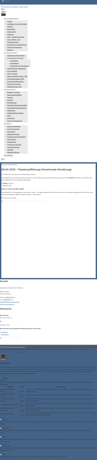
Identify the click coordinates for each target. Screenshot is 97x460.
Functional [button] (3, 417)
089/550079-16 (8, 299)
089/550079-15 (10, 297)
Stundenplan (11, 142)
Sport (9, 116)
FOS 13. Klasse (12, 74)
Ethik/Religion (12, 103)
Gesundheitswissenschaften (16, 108)
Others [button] (2, 452)
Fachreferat (11, 132)
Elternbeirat (11, 29)
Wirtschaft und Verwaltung (19, 66)
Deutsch (10, 97)
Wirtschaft (10, 118)
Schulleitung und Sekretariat (17, 45)
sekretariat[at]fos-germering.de (9, 302)
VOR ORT (10, 150)
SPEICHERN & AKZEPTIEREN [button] (8, 459)
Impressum (4, 332)
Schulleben (8, 155)
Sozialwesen (14, 63)
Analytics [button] (2, 435)
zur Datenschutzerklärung (20, 352)
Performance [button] (3, 426)
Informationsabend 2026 (15, 79)
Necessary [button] (3, 375)
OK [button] (11, 352)
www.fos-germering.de (7, 304)
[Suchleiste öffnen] (2, 9)
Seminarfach (11, 139)
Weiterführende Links (14, 87)
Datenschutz (5, 334)
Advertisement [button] (4, 443)
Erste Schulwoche (13, 129)
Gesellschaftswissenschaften (17, 105)
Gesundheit (14, 61)
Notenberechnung (13, 134)
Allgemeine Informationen (16, 55)
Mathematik (11, 110)
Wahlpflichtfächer (13, 152)
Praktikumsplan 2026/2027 (16, 137)
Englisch (10, 100)
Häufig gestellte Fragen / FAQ (17, 76)
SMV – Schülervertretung (15, 37)
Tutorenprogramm (13, 147)
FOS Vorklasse (12, 71)
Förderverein (11, 32)
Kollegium (10, 34)
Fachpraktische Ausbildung (16, 68)
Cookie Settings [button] (5, 352)
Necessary (5, 378)
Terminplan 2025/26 (14, 145)
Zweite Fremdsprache (14, 121)
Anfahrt (9, 21)
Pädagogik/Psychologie (15, 113)
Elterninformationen (14, 126)
